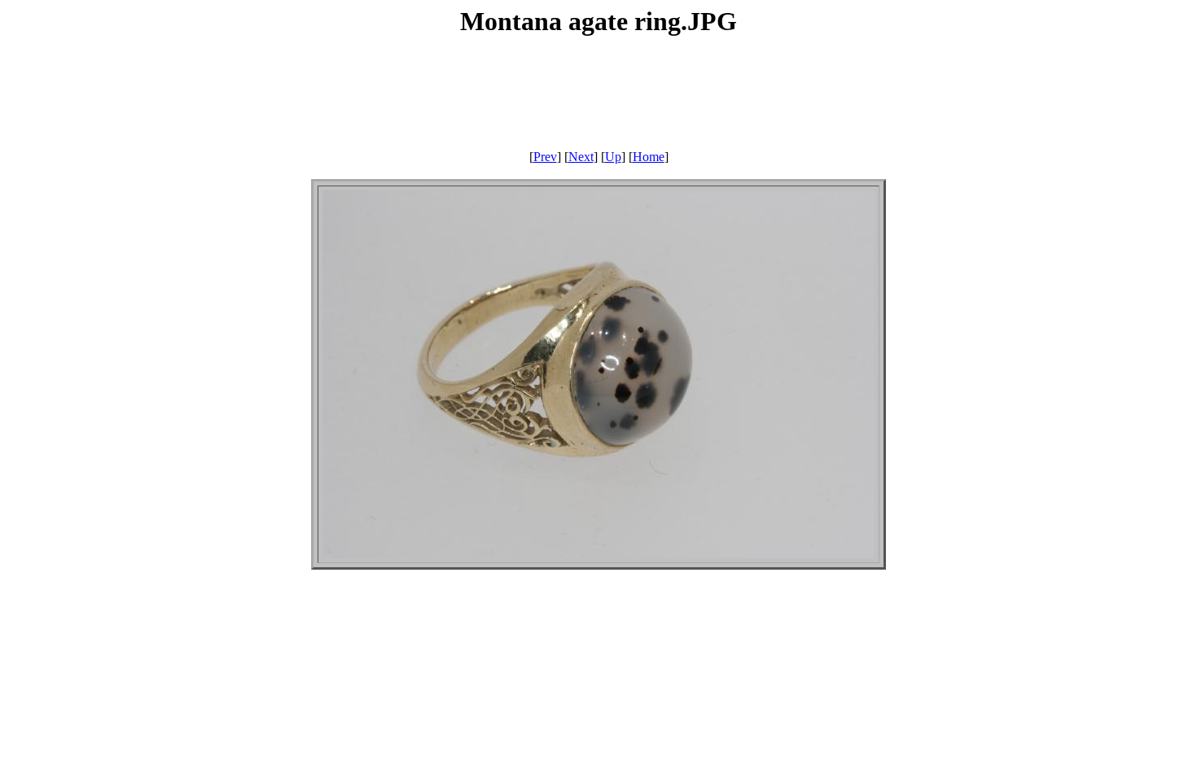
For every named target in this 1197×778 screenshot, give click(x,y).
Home (648, 157)
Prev (545, 157)
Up (613, 157)
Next (581, 157)
